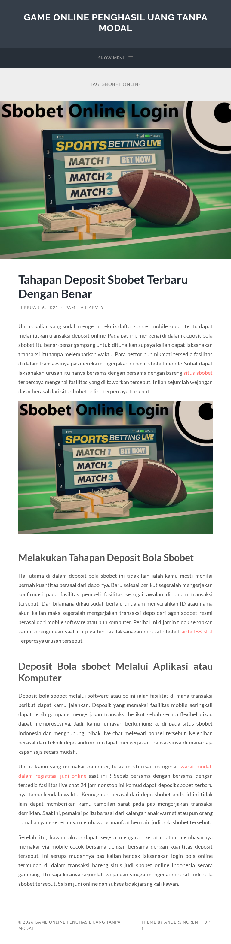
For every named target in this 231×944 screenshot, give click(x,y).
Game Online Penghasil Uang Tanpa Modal (116, 22)
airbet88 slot (196, 631)
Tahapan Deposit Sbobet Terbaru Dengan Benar (103, 286)
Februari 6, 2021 (38, 307)
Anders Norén (181, 922)
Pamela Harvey (84, 307)
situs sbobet (197, 372)
